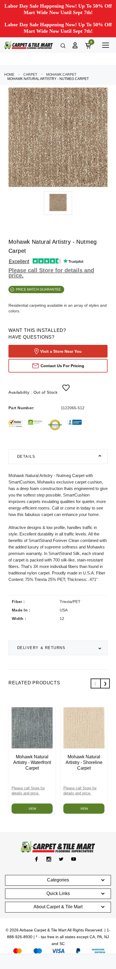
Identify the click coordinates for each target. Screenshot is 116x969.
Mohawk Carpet (61, 74)
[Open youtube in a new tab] (73, 859)
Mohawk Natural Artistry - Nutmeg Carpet (48, 78)
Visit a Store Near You (61, 351)
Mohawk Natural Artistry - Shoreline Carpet (84, 762)
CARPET (30, 74)
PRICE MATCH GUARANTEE (38, 289)
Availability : (33, 392)
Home (9, 74)
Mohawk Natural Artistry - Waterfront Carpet (32, 762)
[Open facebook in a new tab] (36, 859)
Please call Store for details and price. (51, 273)
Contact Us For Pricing (62, 365)
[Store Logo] (28, 45)
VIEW (32, 808)
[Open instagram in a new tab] (48, 859)
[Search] (62, 45)
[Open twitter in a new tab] (61, 859)
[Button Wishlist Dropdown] (66, 388)
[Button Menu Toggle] (105, 45)
